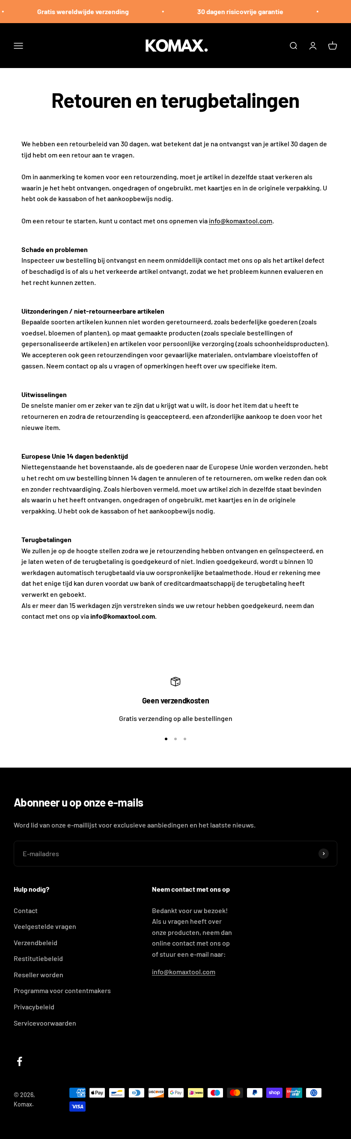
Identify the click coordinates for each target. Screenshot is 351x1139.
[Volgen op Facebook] (19, 1061)
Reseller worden (38, 974)
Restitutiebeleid (38, 958)
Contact (26, 910)
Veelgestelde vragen (45, 926)
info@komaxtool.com (240, 221)
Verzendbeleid (35, 942)
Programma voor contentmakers (62, 990)
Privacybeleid (34, 1007)
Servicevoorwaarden (45, 1023)
